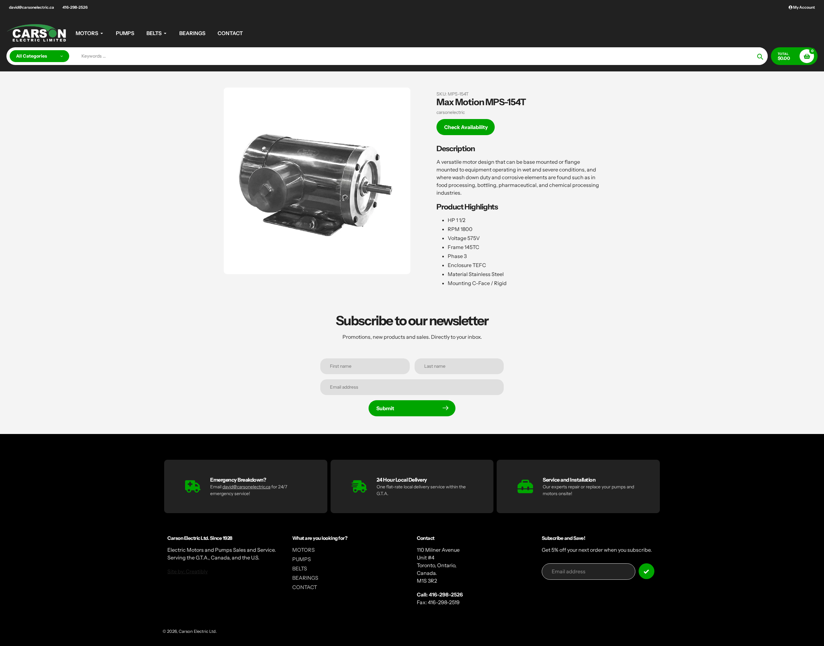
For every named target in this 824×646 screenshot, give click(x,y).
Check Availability (466, 127)
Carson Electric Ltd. (198, 631)
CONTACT (304, 587)
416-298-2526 (75, 7)
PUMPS (301, 559)
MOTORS (303, 550)
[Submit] (646, 571)
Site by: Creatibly (187, 571)
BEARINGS (305, 578)
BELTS (299, 568)
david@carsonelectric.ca (31, 7)
